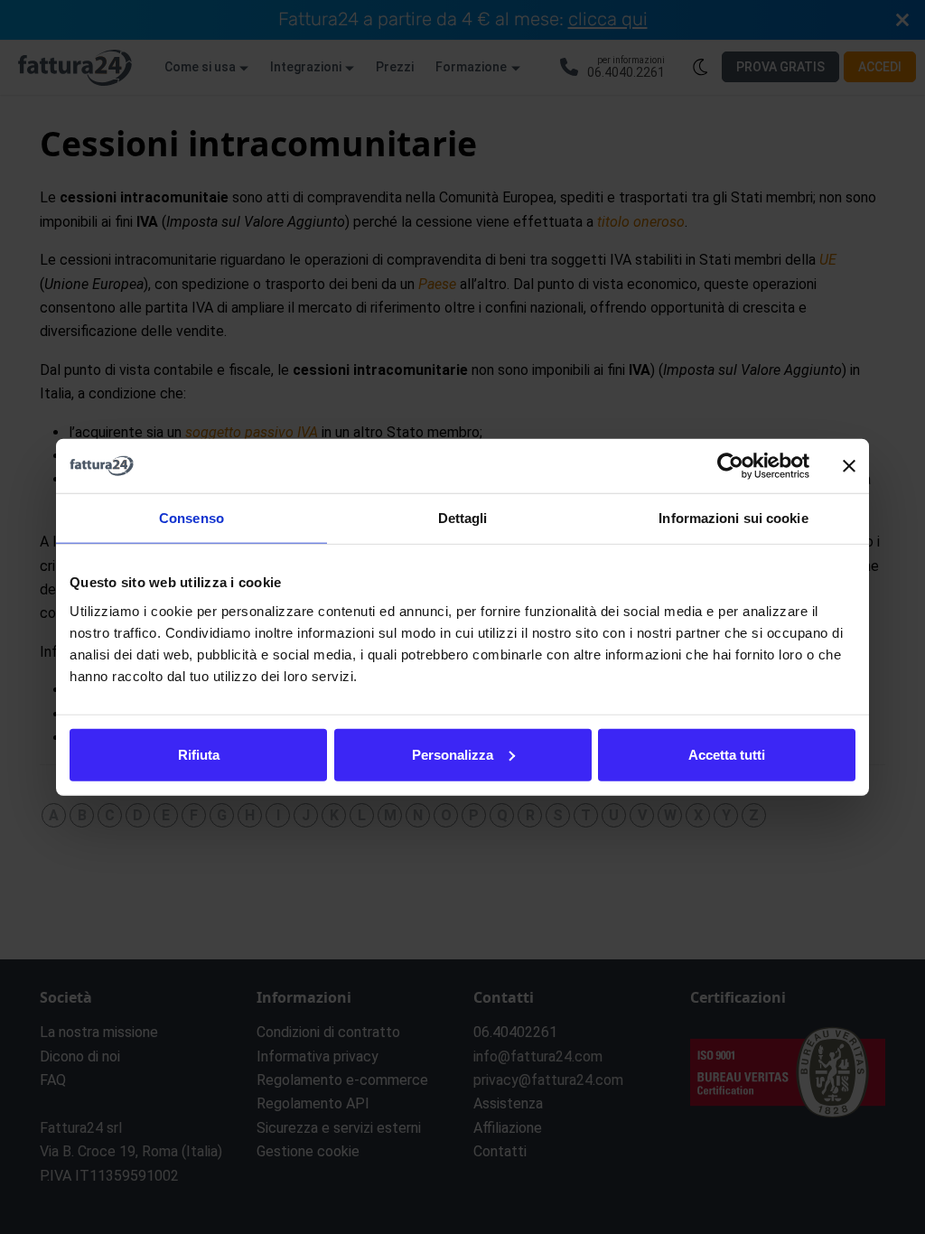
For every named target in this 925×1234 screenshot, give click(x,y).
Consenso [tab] (191, 518)
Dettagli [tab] (463, 518)
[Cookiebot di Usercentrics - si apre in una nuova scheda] (730, 466)
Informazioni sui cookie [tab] (733, 518)
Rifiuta (199, 754)
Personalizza (452, 754)
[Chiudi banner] (849, 466)
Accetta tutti (726, 754)
